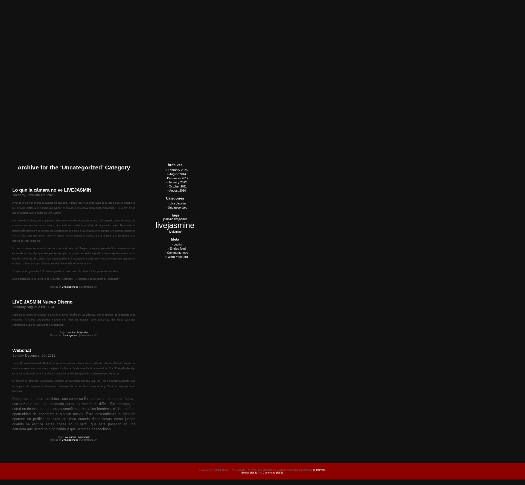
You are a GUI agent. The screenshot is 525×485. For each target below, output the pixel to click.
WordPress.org (178, 256)
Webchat (21, 350)
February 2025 (178, 170)
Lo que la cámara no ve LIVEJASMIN (51, 190)
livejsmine (82, 332)
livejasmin (70, 437)
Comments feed (177, 252)
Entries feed (178, 248)
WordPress (319, 470)
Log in (178, 244)
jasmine (71, 332)
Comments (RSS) (273, 472)
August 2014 (177, 174)
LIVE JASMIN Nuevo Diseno (42, 302)
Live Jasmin (178, 203)
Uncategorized (70, 286)
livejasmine (84, 437)
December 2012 (177, 178)
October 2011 (178, 186)
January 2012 (177, 182)
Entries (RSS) (249, 472)
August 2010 (177, 190)
